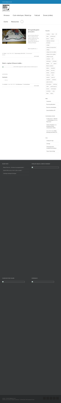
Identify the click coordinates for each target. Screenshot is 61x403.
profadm (5, 84)
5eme (47, 36)
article (47, 38)
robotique (54, 79)
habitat (47, 63)
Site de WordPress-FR (50, 110)
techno (47, 88)
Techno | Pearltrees (50, 124)
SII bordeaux (48, 84)
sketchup (55, 84)
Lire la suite (36, 56)
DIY (52, 58)
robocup (48, 75)
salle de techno (49, 81)
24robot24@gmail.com (7, 1)
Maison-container (49, 65)
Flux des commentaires (51, 107)
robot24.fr (48, 79)
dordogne (54, 61)
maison (55, 63)
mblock (47, 70)
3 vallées (48, 34)
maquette (53, 68)
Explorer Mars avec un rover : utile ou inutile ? (12, 170)
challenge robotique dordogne (50, 41)
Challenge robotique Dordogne (9, 173)
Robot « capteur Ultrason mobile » (12, 63)
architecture (52, 36)
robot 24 (53, 77)
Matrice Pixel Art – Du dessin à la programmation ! (13, 167)
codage (47, 45)
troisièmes (48, 91)
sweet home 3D (53, 86)
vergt (53, 91)
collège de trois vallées (51, 54)
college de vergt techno (51, 47)
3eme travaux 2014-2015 (20, 53)
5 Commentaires (26, 84)
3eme (5, 53)
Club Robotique (19, 84)
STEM (47, 86)
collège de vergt (49, 56)
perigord (52, 72)
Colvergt (48, 143)
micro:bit (52, 70)
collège (47, 49)
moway (47, 72)
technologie (53, 88)
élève (47, 93)
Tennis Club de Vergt (50, 151)
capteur (52, 38)
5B (56, 34)
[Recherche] (22, 21)
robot (53, 75)
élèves (51, 93)
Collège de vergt (49, 140)
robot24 (47, 77)
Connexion (48, 101)
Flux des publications (50, 104)
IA (51, 63)
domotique (48, 61)
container (48, 58)
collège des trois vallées (51, 52)
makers (47, 68)
